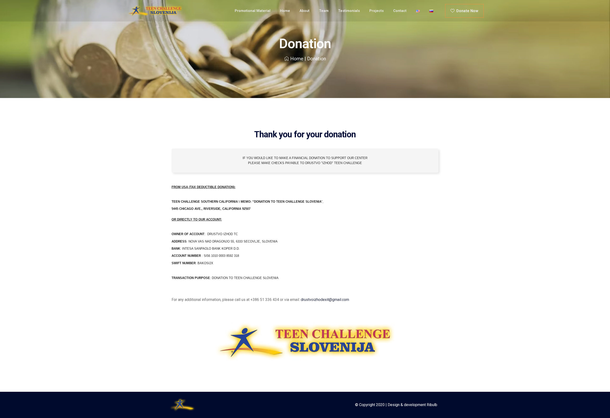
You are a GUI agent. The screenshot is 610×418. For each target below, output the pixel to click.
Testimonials (349, 11)
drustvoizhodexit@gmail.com (325, 299)
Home (285, 11)
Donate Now (466, 11)
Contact (400, 11)
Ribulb (432, 405)
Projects (376, 11)
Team (324, 11)
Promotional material (252, 11)
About (305, 11)
